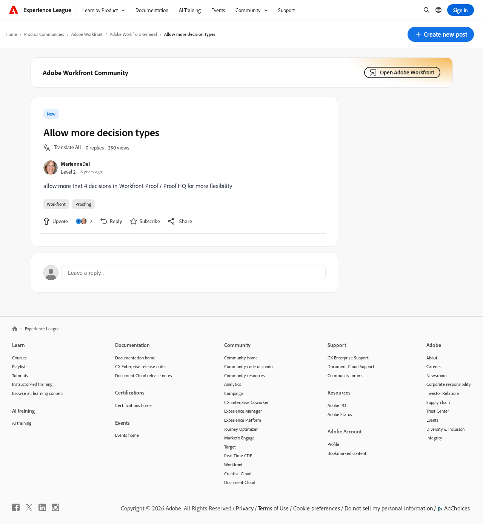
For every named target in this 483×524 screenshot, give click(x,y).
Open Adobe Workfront (407, 72)
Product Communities (44, 34)
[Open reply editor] (184, 272)
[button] (441, 34)
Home (11, 34)
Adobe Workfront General (133, 34)
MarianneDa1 (75, 163)
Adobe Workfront (87, 34)
